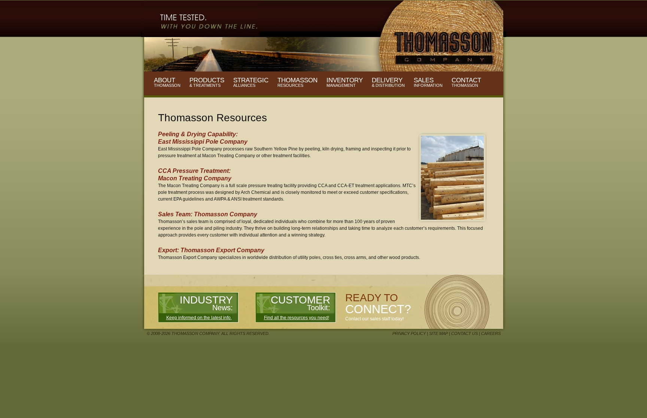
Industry (206, 303)
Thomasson (297, 82)
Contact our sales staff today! (374, 318)
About (167, 82)
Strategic (250, 82)
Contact (466, 82)
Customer (300, 303)
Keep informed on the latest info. (199, 317)
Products (206, 82)
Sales (428, 82)
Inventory (344, 82)
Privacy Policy (409, 333)
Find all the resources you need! (296, 317)
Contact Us (464, 333)
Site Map (438, 333)
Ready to (378, 303)
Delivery (388, 82)
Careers (491, 333)
